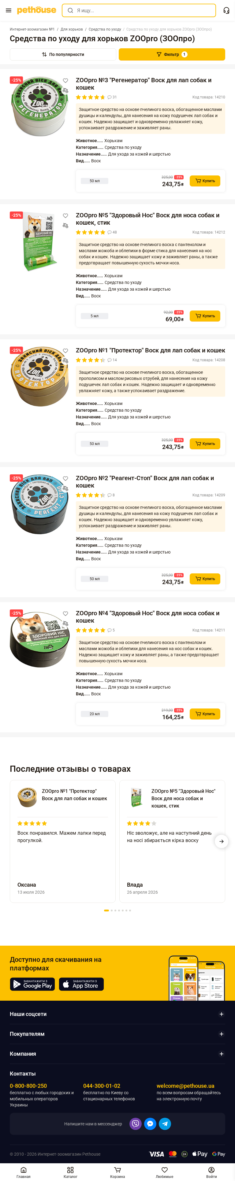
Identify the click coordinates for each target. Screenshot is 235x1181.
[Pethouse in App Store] (81, 984)
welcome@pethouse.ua (185, 1086)
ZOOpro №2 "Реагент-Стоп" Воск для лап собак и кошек (145, 481)
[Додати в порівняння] (65, 90)
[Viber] (135, 1124)
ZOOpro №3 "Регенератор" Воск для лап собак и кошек (143, 83)
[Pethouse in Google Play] (32, 984)
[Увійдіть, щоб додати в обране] (65, 80)
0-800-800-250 (28, 1086)
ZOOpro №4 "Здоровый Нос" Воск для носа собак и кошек (147, 616)
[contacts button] (226, 10)
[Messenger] (150, 1124)
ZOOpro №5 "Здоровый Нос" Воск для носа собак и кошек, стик (147, 219)
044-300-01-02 (101, 1086)
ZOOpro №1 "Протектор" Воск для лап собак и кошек (150, 350)
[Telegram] (165, 1124)
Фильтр (175, 54)
